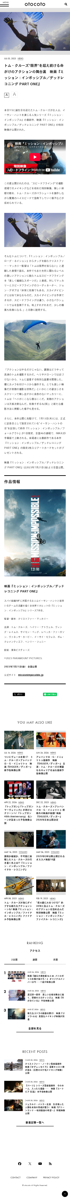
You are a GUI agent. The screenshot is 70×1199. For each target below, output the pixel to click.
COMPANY (32, 1177)
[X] (30, 1163)
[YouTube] (40, 1163)
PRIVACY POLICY (51, 1177)
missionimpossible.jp (30, 675)
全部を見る (35, 1029)
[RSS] (50, 1163)
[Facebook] (19, 1163)
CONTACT (16, 1177)
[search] (66, 4)
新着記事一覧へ (35, 1123)
